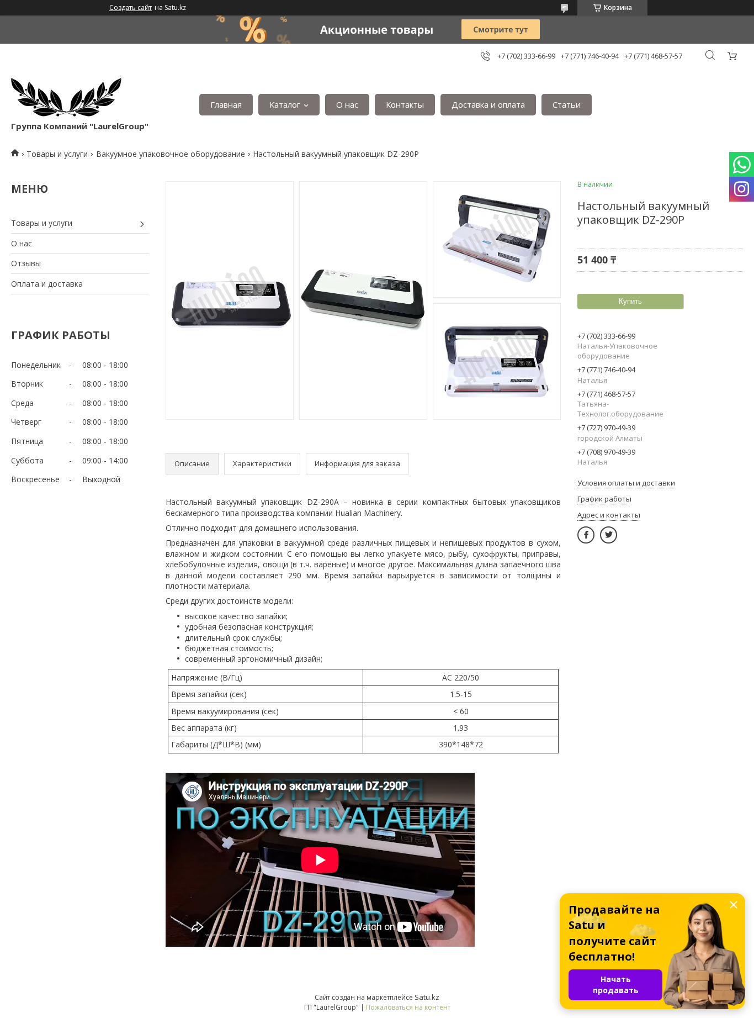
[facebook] (585, 535)
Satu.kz (427, 997)
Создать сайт (130, 8)
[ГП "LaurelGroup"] (66, 99)
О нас (347, 104)
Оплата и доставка (47, 283)
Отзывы (26, 263)
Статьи (567, 104)
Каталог (284, 104)
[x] (608, 535)
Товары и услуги (57, 154)
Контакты (405, 104)
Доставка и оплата (488, 104)
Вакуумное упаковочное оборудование (170, 154)
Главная (226, 104)
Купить (630, 301)
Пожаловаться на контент (408, 1007)
